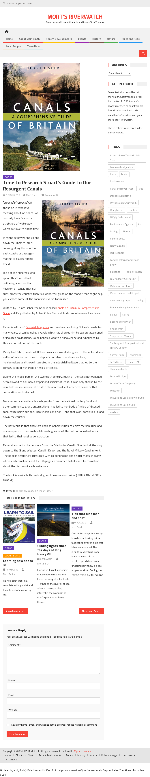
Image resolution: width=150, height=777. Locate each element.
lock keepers (117, 253)
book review (20, 491)
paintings (115, 272)
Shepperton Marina (121, 336)
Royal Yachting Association (124, 307)
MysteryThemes (82, 751)
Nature (111, 39)
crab (140, 188)
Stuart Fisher (45, 491)
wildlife (114, 412)
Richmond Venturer (121, 286)
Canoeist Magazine (37, 327)
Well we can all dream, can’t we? (18, 611)
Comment (14, 645)
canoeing (33, 491)
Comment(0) (51, 195)
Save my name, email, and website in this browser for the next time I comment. (54, 725)
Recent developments (59, 39)
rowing (139, 300)
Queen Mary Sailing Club (123, 279)
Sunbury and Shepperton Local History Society (127, 345)
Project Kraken (134, 272)
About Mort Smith (29, 39)
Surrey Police (117, 355)
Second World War (120, 322)
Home (9, 39)
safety (113, 314)
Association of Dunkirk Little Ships (125, 157)
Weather (115, 390)
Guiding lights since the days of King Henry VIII (51, 550)
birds (113, 174)
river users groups (120, 300)
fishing (113, 231)
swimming (135, 355)
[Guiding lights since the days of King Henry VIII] (53, 520)
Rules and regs (131, 39)
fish (140, 224)
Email (12, 695)
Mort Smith (32, 195)
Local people (13, 46)
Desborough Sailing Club (123, 203)
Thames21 (133, 362)
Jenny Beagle (117, 246)
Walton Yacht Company (122, 383)
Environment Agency (121, 224)
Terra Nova (33, 46)
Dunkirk (133, 210)
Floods (126, 231)
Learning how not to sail (18, 562)
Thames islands (118, 369)
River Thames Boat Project (124, 293)
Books (8, 177)
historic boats (117, 238)
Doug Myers (116, 210)
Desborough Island (120, 196)
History (96, 39)
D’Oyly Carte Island (120, 217)
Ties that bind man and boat (85, 515)
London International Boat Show (124, 262)
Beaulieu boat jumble (121, 167)
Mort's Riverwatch (75, 16)
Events (82, 39)
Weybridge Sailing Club (122, 405)
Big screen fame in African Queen (93, 611)
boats (124, 174)
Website (13, 710)
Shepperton (116, 329)
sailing (125, 314)
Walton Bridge (118, 376)
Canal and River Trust (121, 188)
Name (12, 680)
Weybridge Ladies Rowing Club (127, 398)
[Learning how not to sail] (19, 523)
